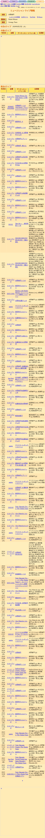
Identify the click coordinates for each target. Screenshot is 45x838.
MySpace (39, 17)
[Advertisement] (22, 60)
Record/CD (22, 1)
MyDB (5, 1)
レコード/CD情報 (14, 17)
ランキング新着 (20, 4)
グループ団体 (3, 6)
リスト (9, 4)
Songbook (31, 1)
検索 (1, 4)
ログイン (43, 7)
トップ (17, 6)
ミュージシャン (36, 4)
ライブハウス (28, 4)
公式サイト (24, 17)
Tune (13, 1)
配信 (9, 6)
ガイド (5, 4)
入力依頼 (13, 4)
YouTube (13, 6)
